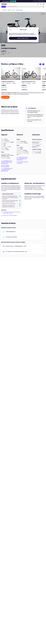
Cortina (13, 10)
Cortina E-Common (19, 10)
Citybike (9, 10)
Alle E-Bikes (4, 10)
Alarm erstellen (5, 97)
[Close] (24, 0)
